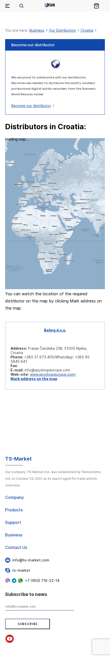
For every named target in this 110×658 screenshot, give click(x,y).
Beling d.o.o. (55, 330)
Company (14, 497)
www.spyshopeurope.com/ (53, 374)
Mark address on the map (33, 379)
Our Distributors (62, 30)
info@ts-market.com (30, 560)
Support (13, 522)
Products (14, 509)
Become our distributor (31, 105)
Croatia (87, 30)
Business (36, 30)
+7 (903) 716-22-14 (42, 580)
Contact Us (16, 547)
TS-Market (18, 459)
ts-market (21, 570)
